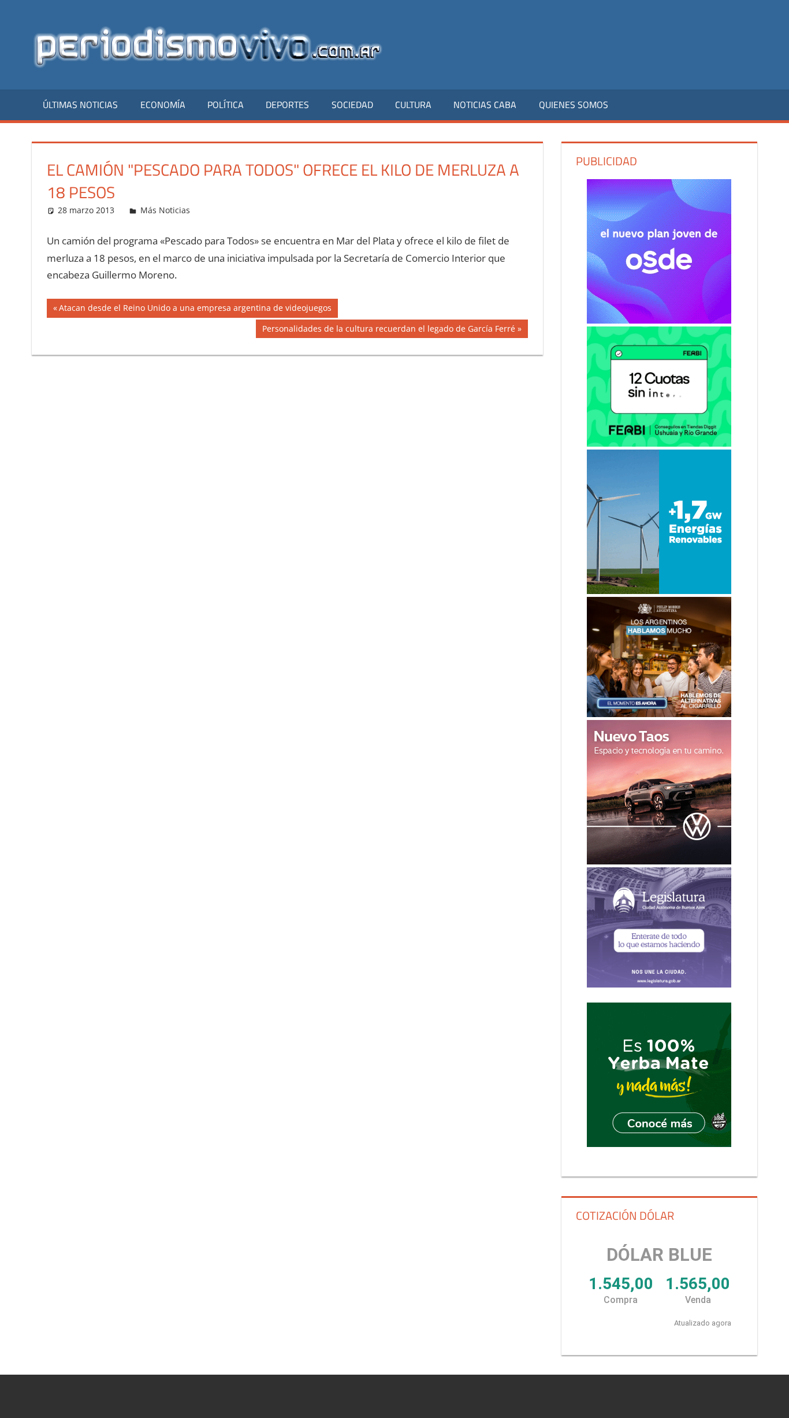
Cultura (413, 105)
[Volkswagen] (659, 792)
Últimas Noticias (80, 105)
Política (225, 105)
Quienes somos (573, 105)
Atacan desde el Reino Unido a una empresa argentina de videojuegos (195, 310)
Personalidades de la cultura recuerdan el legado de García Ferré (388, 330)
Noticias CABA (484, 105)
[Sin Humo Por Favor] (659, 657)
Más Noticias (165, 210)
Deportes (287, 105)
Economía (162, 105)
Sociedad (352, 105)
